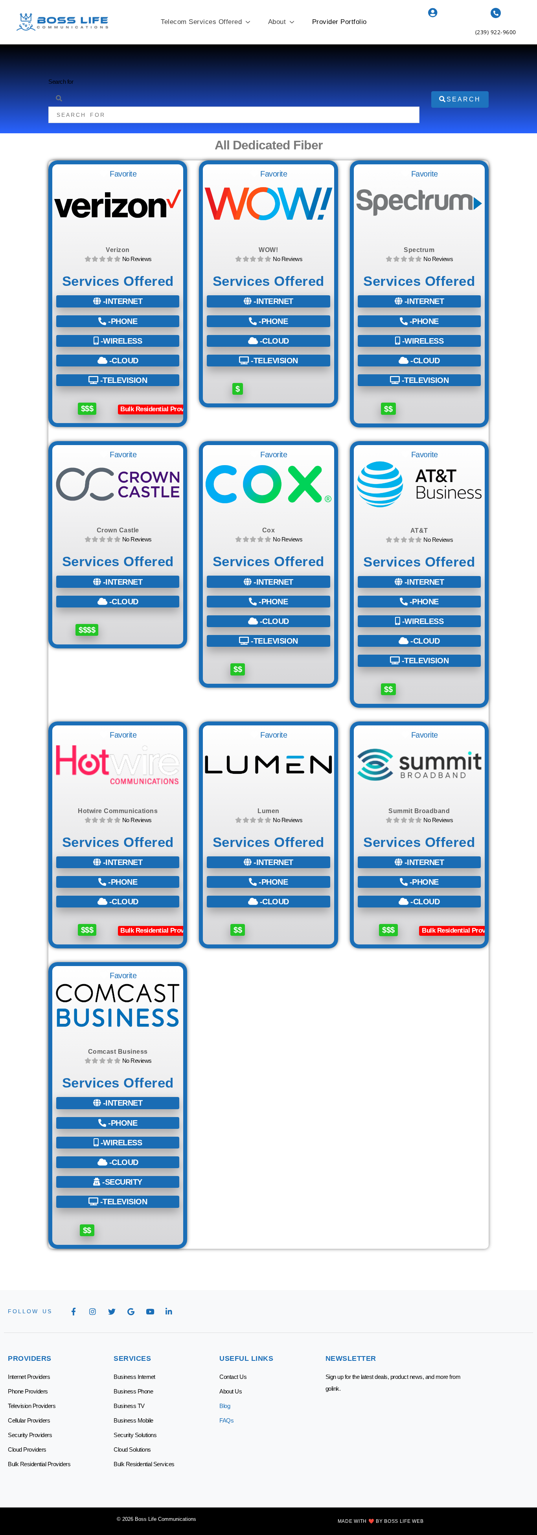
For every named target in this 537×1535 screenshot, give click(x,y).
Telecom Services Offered (201, 22)
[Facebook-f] (73, 1311)
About (277, 22)
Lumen (268, 811)
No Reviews (137, 259)
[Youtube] (149, 1311)
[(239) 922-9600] (496, 13)
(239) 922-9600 (495, 32)
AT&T (419, 530)
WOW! (268, 250)
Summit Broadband (419, 811)
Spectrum (419, 250)
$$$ (87, 408)
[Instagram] (92, 1311)
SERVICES (132, 1358)
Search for (60, 81)
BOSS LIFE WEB (403, 1521)
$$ (388, 409)
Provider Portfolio (339, 22)
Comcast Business (118, 1051)
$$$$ (87, 630)
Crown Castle (118, 530)
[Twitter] (111, 1311)
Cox (268, 530)
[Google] (130, 1311)
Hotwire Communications (118, 811)
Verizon (118, 250)
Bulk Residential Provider (157, 409)
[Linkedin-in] (169, 1311)
